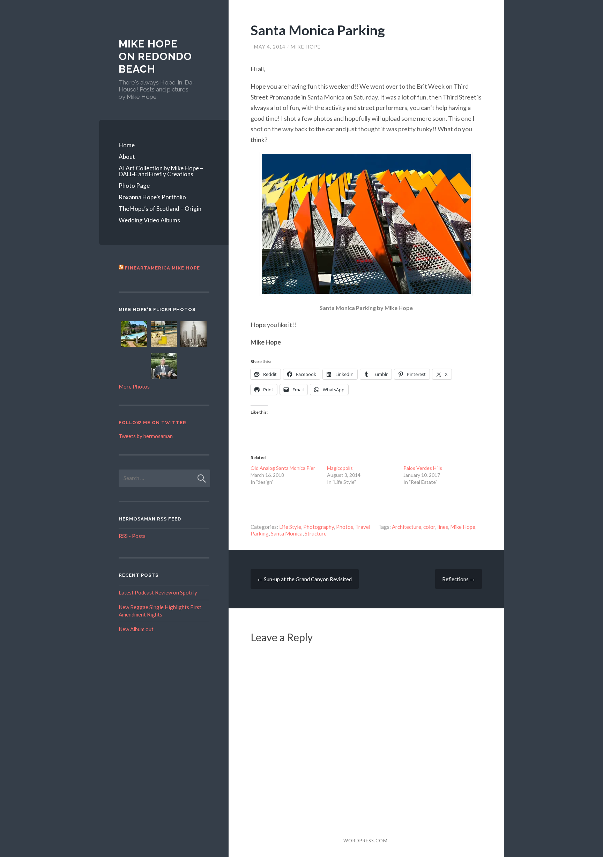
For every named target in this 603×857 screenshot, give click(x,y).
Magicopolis (340, 468)
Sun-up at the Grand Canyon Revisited (305, 579)
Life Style (290, 527)
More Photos (134, 386)
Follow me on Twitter (152, 422)
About (127, 156)
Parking (260, 533)
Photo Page (134, 185)
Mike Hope (306, 47)
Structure (316, 533)
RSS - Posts (132, 536)
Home (127, 145)
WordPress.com (365, 840)
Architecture (406, 527)
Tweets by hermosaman (146, 436)
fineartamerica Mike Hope (162, 268)
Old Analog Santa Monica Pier (283, 468)
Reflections (458, 579)
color (429, 527)
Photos (344, 527)
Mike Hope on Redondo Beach (155, 56)
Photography (318, 527)
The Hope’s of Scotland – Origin (160, 208)
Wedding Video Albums (149, 220)
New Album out (136, 629)
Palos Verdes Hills (422, 468)
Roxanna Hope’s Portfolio (152, 197)
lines (442, 527)
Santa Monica (287, 533)
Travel (362, 527)
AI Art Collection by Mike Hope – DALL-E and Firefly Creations (161, 171)
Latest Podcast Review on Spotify (158, 592)
